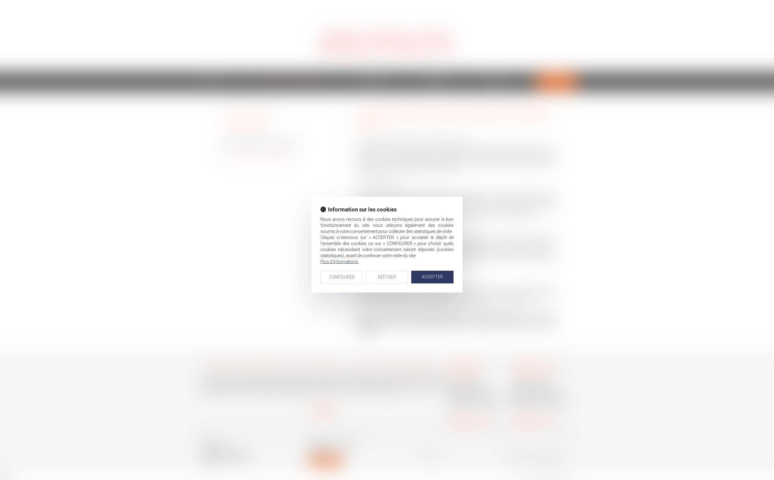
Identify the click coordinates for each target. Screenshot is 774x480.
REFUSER (387, 277)
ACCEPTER (432, 276)
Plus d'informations (339, 261)
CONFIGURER (342, 277)
